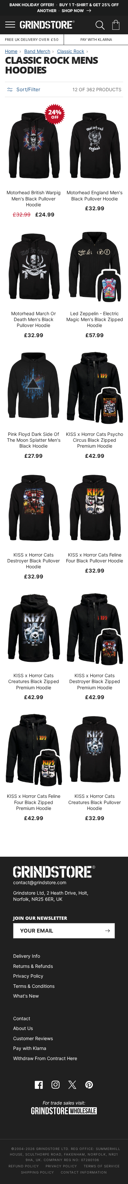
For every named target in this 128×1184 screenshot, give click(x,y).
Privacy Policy (28, 976)
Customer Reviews (33, 1038)
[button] (117, 25)
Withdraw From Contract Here (45, 1058)
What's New (26, 996)
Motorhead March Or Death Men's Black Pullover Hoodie (33, 319)
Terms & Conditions (33, 986)
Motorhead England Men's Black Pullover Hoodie (94, 195)
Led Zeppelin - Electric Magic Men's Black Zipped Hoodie (94, 319)
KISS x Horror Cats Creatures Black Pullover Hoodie (94, 802)
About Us (23, 1028)
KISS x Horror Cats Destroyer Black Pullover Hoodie (33, 560)
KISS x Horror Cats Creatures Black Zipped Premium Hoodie (33, 681)
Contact (21, 1018)
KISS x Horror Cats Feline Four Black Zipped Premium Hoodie (33, 802)
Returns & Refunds (33, 966)
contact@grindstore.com (39, 882)
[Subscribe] (107, 930)
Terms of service (102, 1166)
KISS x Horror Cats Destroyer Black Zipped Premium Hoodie (94, 681)
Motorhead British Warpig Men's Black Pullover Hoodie (34, 198)
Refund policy (24, 1166)
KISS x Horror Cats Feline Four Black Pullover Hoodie (94, 557)
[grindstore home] (64, 873)
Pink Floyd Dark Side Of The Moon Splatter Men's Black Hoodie (33, 440)
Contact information (84, 1172)
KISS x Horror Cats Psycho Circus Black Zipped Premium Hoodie (94, 440)
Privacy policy (61, 1166)
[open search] (100, 25)
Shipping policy (37, 1172)
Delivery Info (26, 956)
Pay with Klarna (29, 1048)
